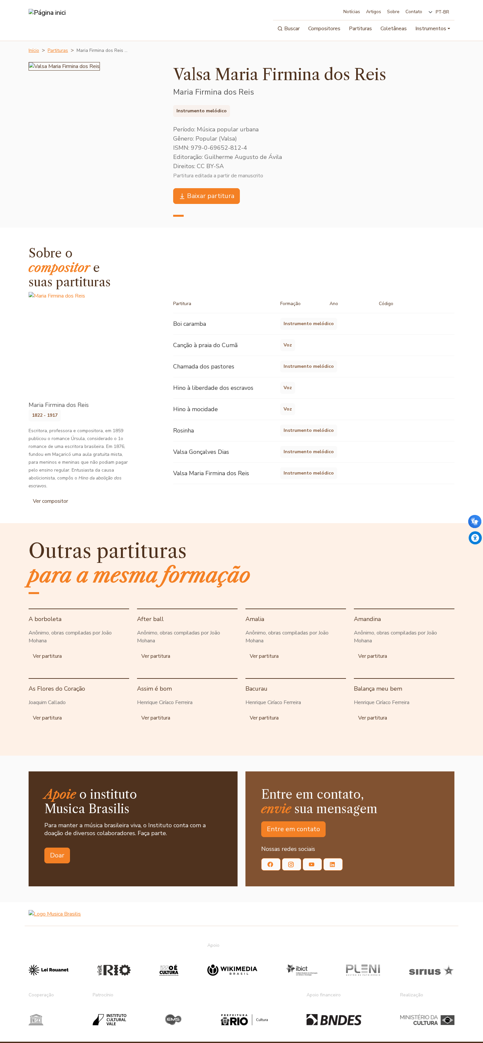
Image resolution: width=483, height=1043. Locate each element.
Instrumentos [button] (430, 28)
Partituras (360, 28)
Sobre (393, 12)
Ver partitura (47, 656)
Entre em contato (293, 829)
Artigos (373, 12)
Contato (413, 12)
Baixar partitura (210, 195)
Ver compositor (50, 501)
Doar (57, 855)
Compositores (324, 28)
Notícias (351, 12)
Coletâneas (393, 28)
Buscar (292, 28)
